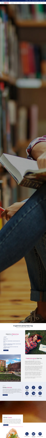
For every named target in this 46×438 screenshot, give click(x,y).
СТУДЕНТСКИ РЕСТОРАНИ (33, 436)
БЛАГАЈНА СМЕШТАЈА (40, 396)
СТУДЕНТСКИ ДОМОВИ (27, 390)
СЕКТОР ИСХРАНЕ (26, 436)
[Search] (9, 0)
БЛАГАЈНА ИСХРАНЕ (40, 436)
